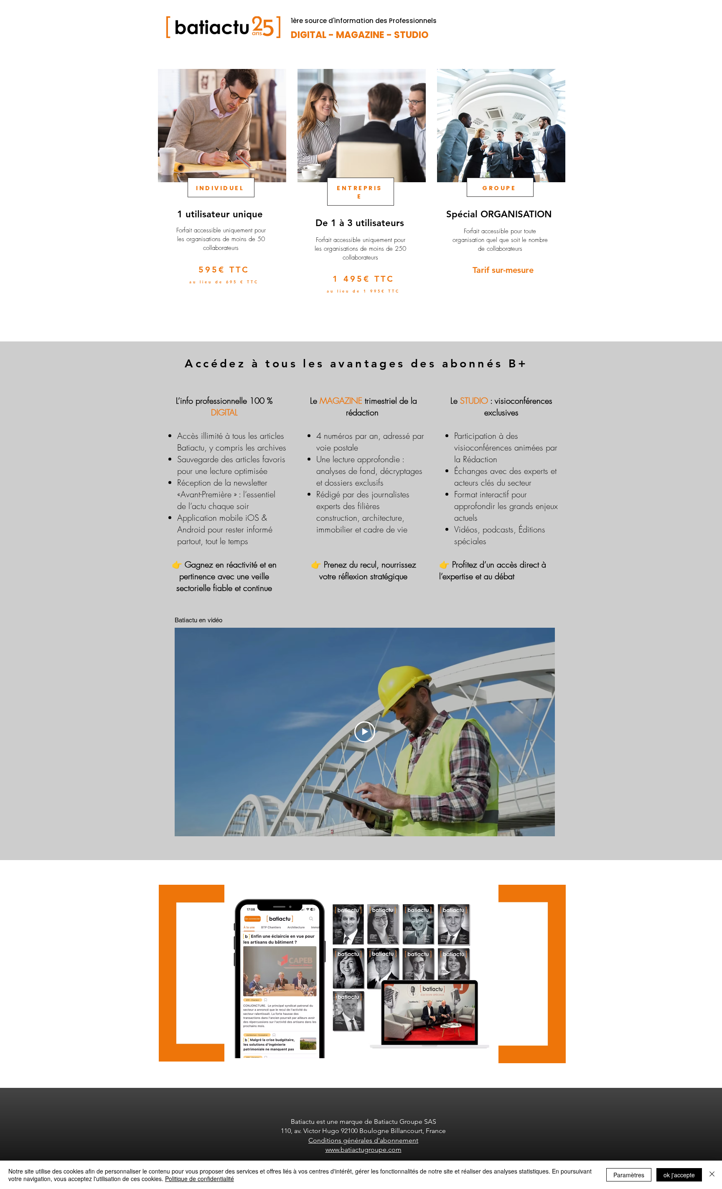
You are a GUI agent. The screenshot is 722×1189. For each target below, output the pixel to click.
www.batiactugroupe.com (363, 1149)
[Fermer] (712, 1174)
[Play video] (364, 731)
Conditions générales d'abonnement (363, 1140)
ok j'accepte (679, 1175)
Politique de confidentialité (199, 1178)
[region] (221, 196)
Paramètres (628, 1175)
